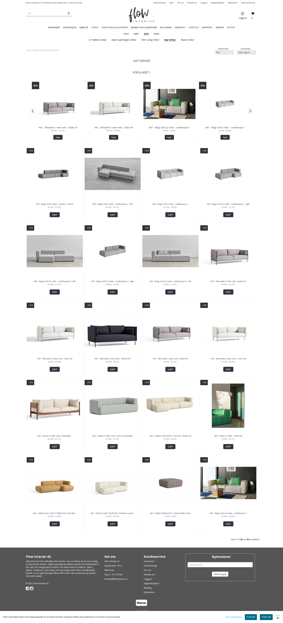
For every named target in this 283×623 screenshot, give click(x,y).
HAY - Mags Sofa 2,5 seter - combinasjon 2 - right (112, 281)
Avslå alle (251, 617)
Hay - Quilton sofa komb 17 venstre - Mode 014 (170, 435)
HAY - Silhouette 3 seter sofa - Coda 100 (113, 127)
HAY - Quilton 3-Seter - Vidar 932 (228, 435)
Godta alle (266, 617)
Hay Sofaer (54, 50)
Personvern (149, 561)
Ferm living (49, 570)
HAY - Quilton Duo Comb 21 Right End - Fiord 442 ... (54, 513)
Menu (89, 567)
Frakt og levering (248, 2)
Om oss (180, 2)
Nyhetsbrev (233, 2)
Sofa (44, 50)
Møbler (36, 50)
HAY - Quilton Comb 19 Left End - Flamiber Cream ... (112, 513)
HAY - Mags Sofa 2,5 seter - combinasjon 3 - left (54, 281)
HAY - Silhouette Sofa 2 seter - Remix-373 (112, 358)
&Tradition (80, 567)
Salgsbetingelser (217, 2)
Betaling (148, 587)
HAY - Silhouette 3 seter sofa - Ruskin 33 (58, 127)
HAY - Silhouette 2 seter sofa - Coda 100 (228, 358)
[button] (33, 111)
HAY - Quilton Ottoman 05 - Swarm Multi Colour (170, 513)
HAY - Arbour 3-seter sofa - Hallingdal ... (54, 435)
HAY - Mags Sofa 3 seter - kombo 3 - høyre (54, 204)
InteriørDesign (160, 2)
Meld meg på (220, 574)
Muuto (29, 570)
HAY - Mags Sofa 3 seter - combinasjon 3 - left (113, 204)
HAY (57, 570)
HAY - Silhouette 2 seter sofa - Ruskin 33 (170, 358)
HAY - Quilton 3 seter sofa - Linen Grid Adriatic (112, 435)
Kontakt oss (192, 2)
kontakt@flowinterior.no (115, 579)
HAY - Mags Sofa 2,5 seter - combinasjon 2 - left (170, 281)
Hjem (171, 2)
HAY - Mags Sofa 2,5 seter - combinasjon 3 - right (228, 204)
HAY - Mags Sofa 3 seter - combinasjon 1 (225, 127)
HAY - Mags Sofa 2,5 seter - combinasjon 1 (169, 127)
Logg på (203, 2)
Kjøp (58, 137)
